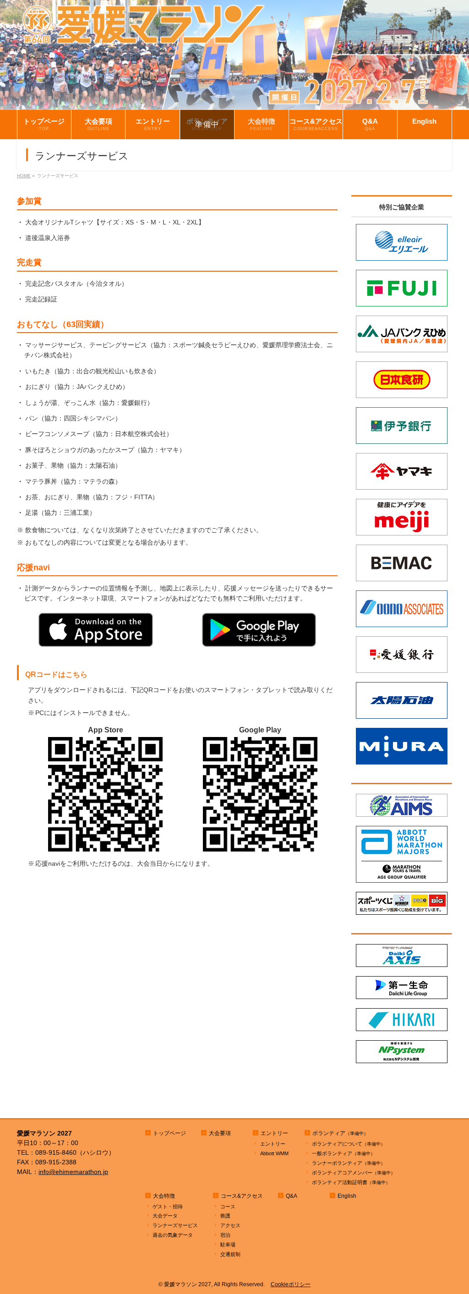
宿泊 (225, 1235)
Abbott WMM (274, 1153)
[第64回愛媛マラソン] (234, 103)
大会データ (165, 1215)
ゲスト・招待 (168, 1206)
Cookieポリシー (291, 1284)
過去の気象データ (173, 1235)
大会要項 (220, 1133)
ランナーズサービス (175, 1225)
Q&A (291, 1196)
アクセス (230, 1225)
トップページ (169, 1133)
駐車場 (227, 1244)
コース (227, 1206)
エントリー (272, 1144)
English (347, 1196)
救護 (225, 1215)
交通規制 (230, 1254)
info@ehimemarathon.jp (73, 1171)
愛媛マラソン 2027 (187, 1284)
